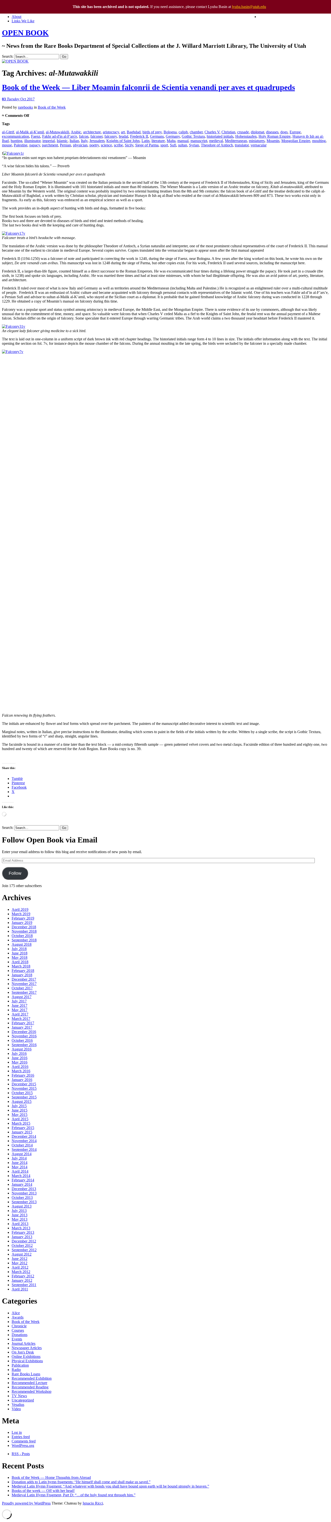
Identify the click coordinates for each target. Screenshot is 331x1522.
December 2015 (24, 1084)
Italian (74, 141)
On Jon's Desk (23, 1352)
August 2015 (22, 1101)
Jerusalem (96, 141)
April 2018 (20, 962)
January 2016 (22, 1080)
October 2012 (22, 1245)
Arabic (76, 132)
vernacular (259, 145)
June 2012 (19, 1259)
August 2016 (22, 1049)
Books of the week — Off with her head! (43, 1491)
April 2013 (20, 1224)
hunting (16, 141)
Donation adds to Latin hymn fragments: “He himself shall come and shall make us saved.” (81, 1482)
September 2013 (24, 1202)
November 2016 (24, 1036)
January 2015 (22, 1132)
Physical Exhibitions (27, 1361)
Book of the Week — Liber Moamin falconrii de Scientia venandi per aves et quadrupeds (148, 87)
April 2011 (20, 1289)
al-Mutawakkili (57, 132)
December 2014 (24, 1136)
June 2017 (19, 1005)
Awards (18, 1317)
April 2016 (20, 1067)
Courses (18, 1330)
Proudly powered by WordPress (26, 1503)
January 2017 (22, 1027)
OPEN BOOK (25, 32)
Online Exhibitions (26, 1356)
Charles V (212, 132)
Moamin (273, 141)
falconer (96, 136)
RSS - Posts (21, 1454)
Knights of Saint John (123, 141)
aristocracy (111, 132)
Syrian (194, 145)
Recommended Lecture (29, 1383)
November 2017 (24, 984)
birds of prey (152, 132)
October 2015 (22, 1093)
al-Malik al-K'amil (30, 132)
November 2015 (24, 1088)
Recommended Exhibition (32, 1378)
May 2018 (19, 957)
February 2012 (23, 1276)
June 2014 (19, 1163)
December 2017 (24, 979)
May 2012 (19, 1263)
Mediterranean (236, 141)
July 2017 (19, 1001)
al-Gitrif (8, 132)
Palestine (20, 145)
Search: (7, 56)
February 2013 (23, 1232)
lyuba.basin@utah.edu (249, 7)
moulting (319, 141)
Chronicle (19, 1326)
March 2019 (21, 914)
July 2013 (19, 1211)
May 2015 (19, 1115)
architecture (92, 132)
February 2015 (23, 1128)
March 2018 (21, 966)
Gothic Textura (193, 136)
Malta (171, 141)
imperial (48, 141)
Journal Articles (23, 1343)
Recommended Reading (30, 1387)
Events (17, 1339)
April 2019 (20, 909)
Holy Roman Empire (275, 136)
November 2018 (24, 931)
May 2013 (19, 1219)
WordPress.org (23, 1445)
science (106, 145)
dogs (284, 132)
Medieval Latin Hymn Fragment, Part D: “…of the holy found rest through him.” (73, 1495)
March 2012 (21, 1272)
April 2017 (20, 1014)
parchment (50, 145)
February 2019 (23, 918)
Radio (16, 1370)
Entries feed (21, 1437)
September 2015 (24, 1097)
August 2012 (22, 1254)
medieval (216, 141)
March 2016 (21, 1071)
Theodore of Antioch (217, 145)
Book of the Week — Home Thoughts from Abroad (51, 1477)
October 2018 (22, 936)
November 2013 (24, 1193)
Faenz (35, 136)
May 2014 (19, 1167)
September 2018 (24, 940)
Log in (17, 1432)
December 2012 (24, 1241)
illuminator (32, 141)
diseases (272, 132)
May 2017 (19, 1010)
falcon (83, 136)
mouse (7, 145)
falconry (110, 136)
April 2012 (20, 1267)
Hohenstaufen (246, 136)
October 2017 (22, 988)
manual (183, 141)
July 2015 (19, 1106)
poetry (94, 145)
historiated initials (220, 136)
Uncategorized (23, 1400)
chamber (196, 132)
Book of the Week (52, 107)
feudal (123, 136)
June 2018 (19, 953)
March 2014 (21, 1176)
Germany (173, 136)
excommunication (15, 136)
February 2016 (23, 1075)
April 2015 (20, 1119)
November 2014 (24, 1141)
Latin (146, 141)
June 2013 (19, 1215)
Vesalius (18, 1404)
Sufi (173, 145)
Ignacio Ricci (93, 1503)
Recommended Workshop (31, 1391)
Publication (20, 1365)
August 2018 (22, 944)
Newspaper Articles (27, 1348)
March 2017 (21, 1019)
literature (158, 141)
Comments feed (24, 1441)
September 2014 (24, 1149)
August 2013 (22, 1206)
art (123, 132)
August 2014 (22, 1154)
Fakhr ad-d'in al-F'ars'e (59, 136)
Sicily (129, 145)
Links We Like (23, 21)
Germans (157, 136)
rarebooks (25, 107)
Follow (15, 873)
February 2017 (23, 1023)
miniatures (257, 141)
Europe (295, 132)
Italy (84, 141)
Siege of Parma (146, 145)
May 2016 (19, 1062)
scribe (118, 145)
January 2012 (22, 1280)
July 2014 (19, 1158)
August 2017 (22, 997)
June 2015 (19, 1110)
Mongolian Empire (295, 141)
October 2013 (22, 1197)
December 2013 (24, 1189)
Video (16, 1409)
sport (164, 145)
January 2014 (22, 1184)
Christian (228, 132)
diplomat (257, 132)
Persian (65, 145)
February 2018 (23, 971)
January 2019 (22, 923)
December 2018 (24, 927)
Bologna (170, 132)
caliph (183, 132)
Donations (19, 1335)
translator (242, 145)
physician (80, 145)
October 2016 (22, 1040)
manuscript (198, 141)
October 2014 (22, 1145)
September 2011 (24, 1285)
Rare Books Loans (26, 1374)
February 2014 (23, 1180)
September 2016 (24, 1045)
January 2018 (22, 975)
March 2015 (21, 1123)
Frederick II (139, 136)
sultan (182, 145)
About (16, 17)
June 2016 (19, 1058)
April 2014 (20, 1171)
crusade (243, 132)
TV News (19, 1396)
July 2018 (19, 949)
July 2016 (19, 1053)
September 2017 (24, 992)
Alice (16, 1313)
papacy (34, 145)
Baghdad (134, 132)
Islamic (62, 141)
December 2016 (24, 1032)
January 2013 (22, 1237)
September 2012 (24, 1250)
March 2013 (21, 1228)
